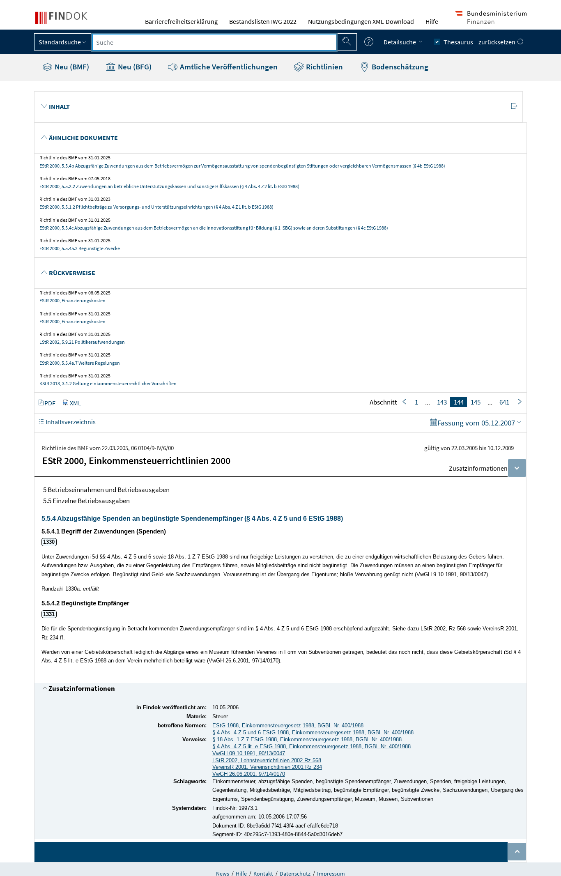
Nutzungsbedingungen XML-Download (361, 21)
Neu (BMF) (71, 66)
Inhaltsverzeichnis (70, 422)
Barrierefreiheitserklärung (181, 21)
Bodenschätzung (399, 66)
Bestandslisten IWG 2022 (263, 21)
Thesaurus (458, 42)
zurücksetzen (497, 42)
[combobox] (214, 42)
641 (504, 402)
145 (476, 402)
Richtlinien (323, 66)
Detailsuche (400, 42)
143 (442, 402)
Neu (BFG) (134, 66)
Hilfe (431, 21)
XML (75, 403)
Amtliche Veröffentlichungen (228, 66)
